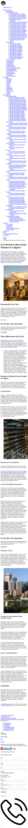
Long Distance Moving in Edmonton (18, 30)
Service (2, 771)
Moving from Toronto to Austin (17, 202)
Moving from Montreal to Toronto (18, 158)
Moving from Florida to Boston (17, 111)
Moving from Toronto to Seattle (17, 208)
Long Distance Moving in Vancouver (18, 34)
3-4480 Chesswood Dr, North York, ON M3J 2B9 (12, 719)
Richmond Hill (10, 90)
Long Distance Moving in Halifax (18, 28)
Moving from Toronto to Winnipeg (18, 135)
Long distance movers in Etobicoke (18, 16)
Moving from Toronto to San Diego (18, 170)
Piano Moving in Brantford (16, 47)
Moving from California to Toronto (18, 166)
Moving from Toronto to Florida (17, 181)
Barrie (8, 85)
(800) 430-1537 (5, 705)
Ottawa (8, 150)
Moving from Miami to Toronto (17, 173)
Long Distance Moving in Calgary (18, 27)
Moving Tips (10, 227)
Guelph (8, 84)
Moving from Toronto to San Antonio (18, 204)
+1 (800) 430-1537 (6, 7)
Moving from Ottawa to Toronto (17, 152)
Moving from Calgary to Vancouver (18, 100)
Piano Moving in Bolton (15, 45)
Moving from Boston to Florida (17, 112)
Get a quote (3, 332)
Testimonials (9, 225)
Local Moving (10, 11)
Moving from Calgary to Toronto (17, 132)
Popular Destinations (11, 96)
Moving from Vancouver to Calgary (18, 101)
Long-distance (7, 94)
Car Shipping (10, 62)
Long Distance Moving (12, 12)
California (9, 163)
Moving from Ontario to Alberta (17, 115)
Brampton (9, 80)
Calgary (8, 130)
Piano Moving (10, 42)
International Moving (12, 69)
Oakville (9, 93)
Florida (8, 179)
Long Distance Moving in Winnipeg (18, 35)
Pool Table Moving (11, 66)
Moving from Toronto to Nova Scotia (18, 123)
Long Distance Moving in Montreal (18, 31)
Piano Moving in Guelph (15, 53)
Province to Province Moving (13, 68)
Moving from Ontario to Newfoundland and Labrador (16, 218)
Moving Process (10, 229)
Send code (3, 792)
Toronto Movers (7, 723)
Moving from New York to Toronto (18, 162)
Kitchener (9, 86)
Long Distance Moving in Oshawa (18, 24)
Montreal (9, 154)
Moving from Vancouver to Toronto (18, 142)
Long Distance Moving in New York (18, 37)
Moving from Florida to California (18, 119)
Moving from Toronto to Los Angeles (18, 177)
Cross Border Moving (12, 70)
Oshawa (8, 92)
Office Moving (10, 63)
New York (9, 159)
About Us (6, 223)
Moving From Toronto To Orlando (18, 186)
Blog (5, 232)
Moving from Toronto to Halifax (17, 97)
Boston (8, 192)
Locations (6, 77)
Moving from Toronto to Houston (17, 201)
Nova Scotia (9, 121)
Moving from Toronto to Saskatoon (18, 127)
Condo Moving (10, 65)
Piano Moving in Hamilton (16, 51)
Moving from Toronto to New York (18, 161)
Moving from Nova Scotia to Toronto (18, 124)
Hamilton (9, 81)
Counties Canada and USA (13, 228)
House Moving (10, 72)
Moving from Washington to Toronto (18, 206)
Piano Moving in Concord (16, 49)
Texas (8, 196)
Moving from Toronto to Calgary (17, 131)
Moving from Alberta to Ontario (17, 113)
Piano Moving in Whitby (15, 58)
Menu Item (6, 235)
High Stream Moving (8, 704)
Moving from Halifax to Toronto (17, 99)
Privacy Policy (4, 736)
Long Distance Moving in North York (18, 22)
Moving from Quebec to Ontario (17, 117)
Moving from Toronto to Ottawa (17, 151)
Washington (9, 205)
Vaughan (9, 82)
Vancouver (9, 138)
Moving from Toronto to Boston (17, 193)
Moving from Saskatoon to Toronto (18, 128)
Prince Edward (10, 209)
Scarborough (10, 88)
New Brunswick (10, 143)
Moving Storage (10, 59)
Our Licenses (10, 224)
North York (9, 89)
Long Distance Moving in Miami (17, 38)
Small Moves (10, 74)
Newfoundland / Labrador (13, 216)
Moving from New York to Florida (18, 104)
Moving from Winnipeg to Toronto (18, 136)
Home (5, 237)
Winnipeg (9, 134)
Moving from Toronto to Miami (17, 174)
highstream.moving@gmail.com (8, 718)
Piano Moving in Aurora (15, 43)
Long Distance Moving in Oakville (18, 23)
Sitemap (2, 741)
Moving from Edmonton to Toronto (18, 105)
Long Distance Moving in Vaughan (18, 26)
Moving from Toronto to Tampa (17, 185)
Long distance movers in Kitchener (18, 18)
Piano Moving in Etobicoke (16, 50)
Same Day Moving (11, 73)
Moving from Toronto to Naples (17, 190)
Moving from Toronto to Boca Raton (18, 183)
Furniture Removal (11, 76)
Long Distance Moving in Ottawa (17, 32)
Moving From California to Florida (18, 120)
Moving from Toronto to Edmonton (18, 107)
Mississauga (9, 78)
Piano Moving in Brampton (16, 46)
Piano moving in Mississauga (16, 57)
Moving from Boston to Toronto (17, 194)
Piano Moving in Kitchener (16, 54)
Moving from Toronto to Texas (17, 197)
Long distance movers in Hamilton (18, 15)
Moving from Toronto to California (18, 165)
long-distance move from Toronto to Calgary (16, 345)
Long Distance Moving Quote (11, 233)
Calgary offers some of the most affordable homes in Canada (13, 471)
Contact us (6, 231)
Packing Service (10, 61)
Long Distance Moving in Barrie (17, 14)
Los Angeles (9, 175)
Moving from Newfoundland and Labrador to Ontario (17, 221)
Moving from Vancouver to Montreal (18, 108)
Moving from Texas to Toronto (17, 198)
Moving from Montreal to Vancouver (18, 109)
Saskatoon (9, 126)
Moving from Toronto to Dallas (17, 200)
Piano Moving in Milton (15, 55)
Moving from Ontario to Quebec (17, 116)
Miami (8, 171)
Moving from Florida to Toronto (17, 182)
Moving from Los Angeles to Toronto (18, 178)
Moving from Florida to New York (18, 103)
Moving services (7, 10)
